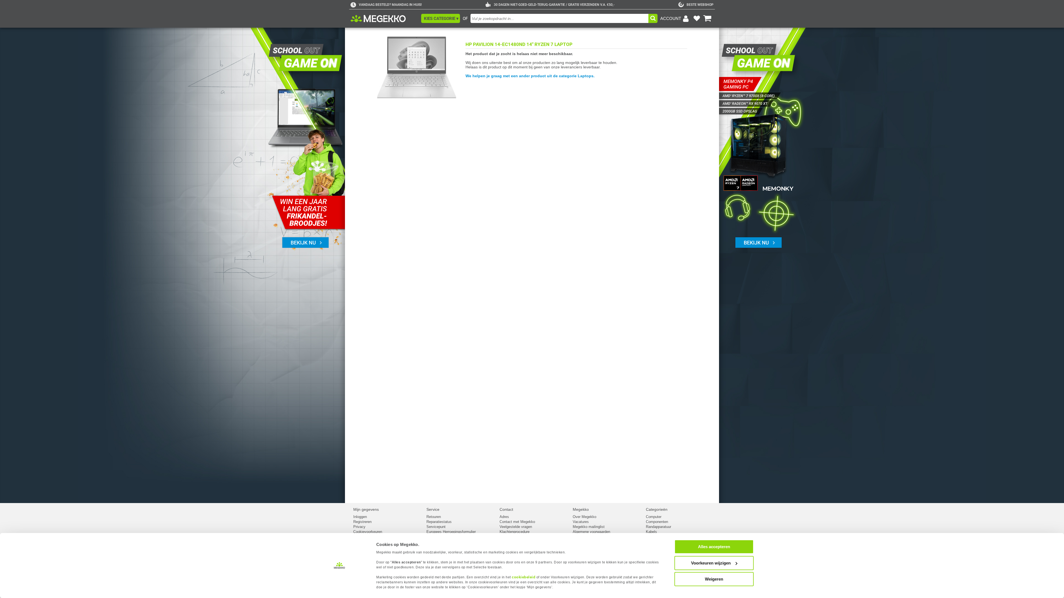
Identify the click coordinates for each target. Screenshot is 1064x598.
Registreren (362, 522)
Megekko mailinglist (589, 527)
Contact (506, 509)
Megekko (581, 509)
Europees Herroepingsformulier (451, 532)
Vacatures (581, 522)
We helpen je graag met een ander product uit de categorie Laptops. (530, 76)
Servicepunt (436, 527)
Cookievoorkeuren (367, 532)
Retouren (433, 517)
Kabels (651, 532)
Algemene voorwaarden (591, 532)
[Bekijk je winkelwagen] (707, 18)
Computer (653, 517)
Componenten (657, 522)
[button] (440, 18)
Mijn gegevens (366, 509)
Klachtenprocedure (515, 532)
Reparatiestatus (439, 522)
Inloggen (360, 517)
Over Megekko (584, 517)
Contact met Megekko (517, 522)
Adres (504, 517)
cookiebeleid (523, 577)
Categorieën (656, 509)
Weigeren (714, 579)
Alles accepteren (714, 546)
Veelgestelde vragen (516, 527)
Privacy (359, 527)
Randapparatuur (658, 527)
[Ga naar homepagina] (384, 18)
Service (432, 509)
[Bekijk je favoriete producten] (696, 18)
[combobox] (559, 18)
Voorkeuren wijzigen (711, 563)
